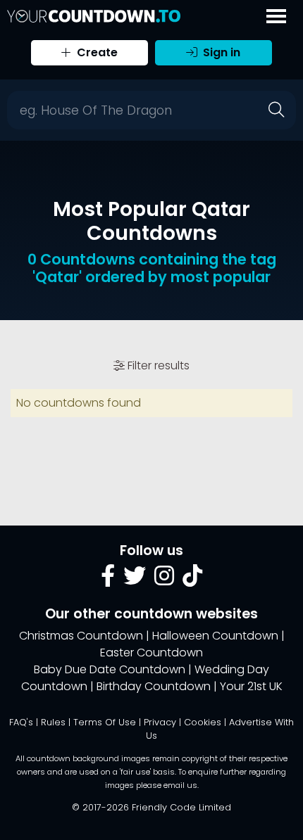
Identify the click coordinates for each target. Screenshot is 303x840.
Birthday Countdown (154, 686)
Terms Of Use (104, 722)
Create (96, 52)
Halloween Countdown (215, 636)
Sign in (220, 52)
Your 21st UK (251, 686)
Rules (53, 722)
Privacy (160, 722)
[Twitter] (134, 580)
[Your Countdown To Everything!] (93, 15)
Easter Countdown (151, 652)
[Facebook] (108, 580)
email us (180, 785)
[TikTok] (192, 580)
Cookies (202, 722)
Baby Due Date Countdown (109, 669)
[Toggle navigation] (276, 16)
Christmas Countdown (81, 636)
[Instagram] (164, 580)
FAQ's (21, 722)
